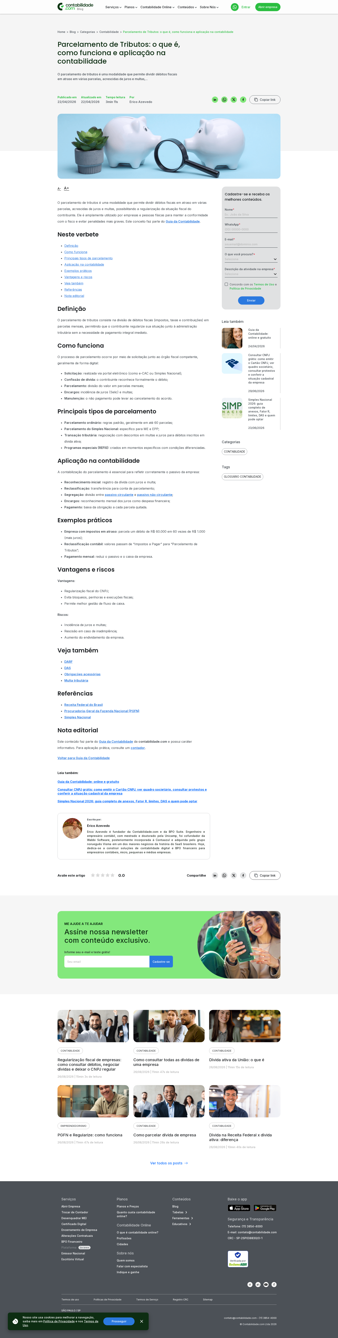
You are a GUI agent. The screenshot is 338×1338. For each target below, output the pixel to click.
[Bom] (103, 875)
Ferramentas (180, 1218)
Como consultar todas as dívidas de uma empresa (166, 1062)
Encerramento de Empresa (79, 1230)
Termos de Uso (264, 284)
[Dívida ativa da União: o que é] (244, 1026)
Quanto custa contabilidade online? (136, 1214)
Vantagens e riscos (78, 277)
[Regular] (98, 875)
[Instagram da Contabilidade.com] (250, 1284)
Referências (73, 289)
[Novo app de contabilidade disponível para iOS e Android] (239, 1208)
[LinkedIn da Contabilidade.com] (258, 1284)
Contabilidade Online (156, 7)
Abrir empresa (267, 7)
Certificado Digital (73, 1224)
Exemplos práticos (78, 271)
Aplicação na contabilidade (84, 264)
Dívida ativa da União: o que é (236, 1059)
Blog (73, 31)
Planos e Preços (128, 1206)
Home (61, 31)
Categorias (87, 31)
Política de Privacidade (245, 288)
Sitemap (208, 1299)
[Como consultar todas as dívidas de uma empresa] (169, 1026)
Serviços (112, 7)
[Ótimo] (108, 875)
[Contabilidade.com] (75, 7)
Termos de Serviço (147, 1299)
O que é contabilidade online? (137, 1232)
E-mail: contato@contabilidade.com (252, 1232)
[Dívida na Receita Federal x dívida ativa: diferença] (244, 1101)
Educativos (179, 1224)
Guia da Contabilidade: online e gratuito (88, 782)
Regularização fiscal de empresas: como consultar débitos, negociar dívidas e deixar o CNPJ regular (89, 1064)
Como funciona (75, 252)
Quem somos (126, 1260)
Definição (71, 246)
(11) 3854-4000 (268, 1317)
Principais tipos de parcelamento (88, 258)
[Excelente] (112, 875)
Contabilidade (109, 31)
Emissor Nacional (73, 1253)
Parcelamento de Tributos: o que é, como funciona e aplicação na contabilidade (178, 31)
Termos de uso (70, 1299)
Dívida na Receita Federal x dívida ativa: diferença (240, 1137)
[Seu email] (106, 961)
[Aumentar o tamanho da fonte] (66, 189)
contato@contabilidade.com (240, 1317)
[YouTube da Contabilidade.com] (266, 1284)
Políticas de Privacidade (107, 1299)
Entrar (246, 7)
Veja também (73, 283)
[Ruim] (93, 875)
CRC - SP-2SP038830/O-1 (245, 1238)
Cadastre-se (161, 961)
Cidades (122, 1244)
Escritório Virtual (72, 1259)
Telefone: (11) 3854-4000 (245, 1226)
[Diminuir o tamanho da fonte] (59, 189)
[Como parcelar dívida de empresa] (169, 1101)
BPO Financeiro (71, 1241)
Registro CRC (180, 1299)
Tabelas (177, 1212)
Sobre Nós (208, 7)
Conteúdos (186, 7)
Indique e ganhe (128, 1272)
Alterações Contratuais (77, 1235)
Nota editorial (74, 296)
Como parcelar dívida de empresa (164, 1135)
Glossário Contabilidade (242, 476)
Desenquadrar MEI (74, 1218)
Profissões (124, 1238)
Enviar (251, 300)
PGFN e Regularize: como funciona (90, 1135)
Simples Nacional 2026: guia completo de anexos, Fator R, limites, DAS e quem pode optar (127, 801)
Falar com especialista (132, 1266)
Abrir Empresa (70, 1206)
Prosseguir (119, 1321)
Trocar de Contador (74, 1212)
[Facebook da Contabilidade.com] (274, 1284)
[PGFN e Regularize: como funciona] (93, 1101)
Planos (129, 7)
